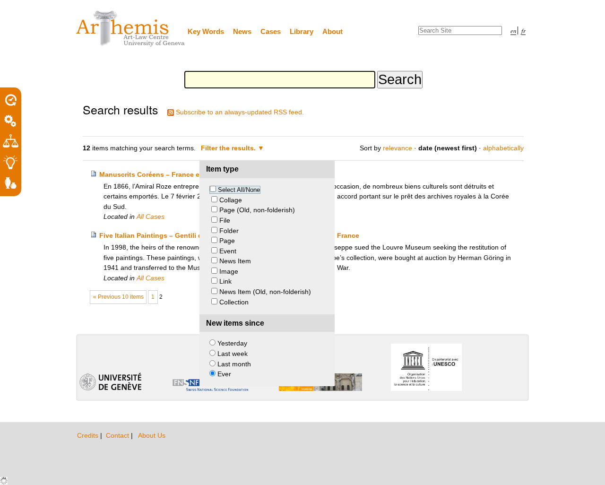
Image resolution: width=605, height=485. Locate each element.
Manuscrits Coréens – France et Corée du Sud (173, 174)
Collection (234, 302)
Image (228, 271)
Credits (88, 435)
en (513, 30)
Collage (230, 200)
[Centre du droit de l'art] (131, 29)
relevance (397, 148)
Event (227, 251)
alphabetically (503, 148)
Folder (229, 230)
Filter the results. (229, 148)
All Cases (150, 216)
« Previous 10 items (118, 297)
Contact (118, 435)
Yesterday (232, 343)
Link (225, 281)
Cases (270, 31)
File (224, 220)
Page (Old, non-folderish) (257, 210)
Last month (234, 364)
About (332, 31)
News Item (235, 261)
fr (523, 30)
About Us (151, 435)
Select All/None (239, 189)
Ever (224, 374)
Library (301, 31)
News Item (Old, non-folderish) (265, 291)
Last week (232, 353)
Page (227, 240)
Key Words (206, 31)
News (242, 31)
